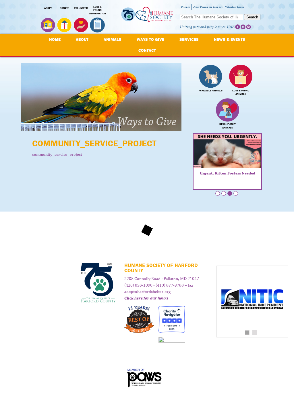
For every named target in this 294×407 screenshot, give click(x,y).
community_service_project (57, 155)
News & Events (229, 39)
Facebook (237, 26)
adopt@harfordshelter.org (147, 292)
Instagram (248, 26)
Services (189, 39)
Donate (64, 8)
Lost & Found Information (97, 10)
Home (55, 39)
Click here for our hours (146, 298)
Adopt (48, 8)
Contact (147, 50)
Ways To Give (150, 39)
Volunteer (81, 8)
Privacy (185, 7)
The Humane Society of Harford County (147, 17)
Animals (112, 39)
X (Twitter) (243, 26)
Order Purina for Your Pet (208, 7)
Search (252, 17)
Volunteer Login (234, 7)
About (82, 39)
